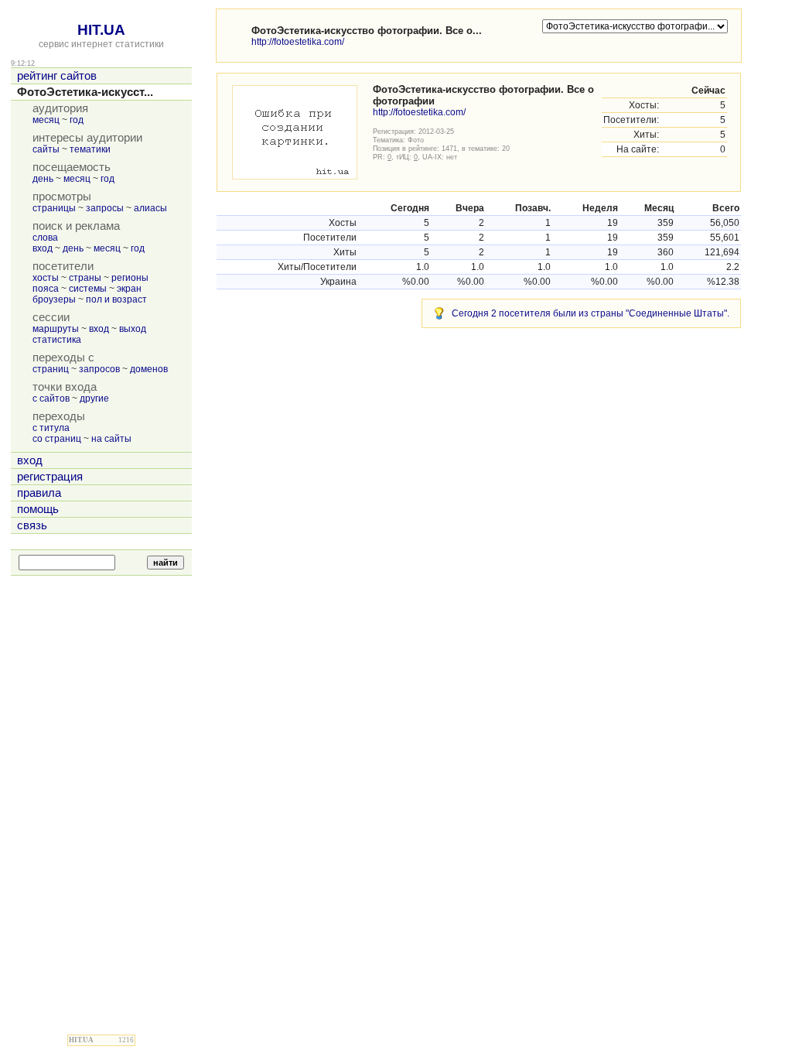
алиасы (150, 208)
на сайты (111, 438)
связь (32, 525)
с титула (51, 427)
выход (132, 328)
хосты (45, 277)
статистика (56, 339)
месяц (46, 120)
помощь (38, 509)
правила (39, 493)
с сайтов (51, 398)
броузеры (54, 299)
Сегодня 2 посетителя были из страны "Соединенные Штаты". (590, 313)
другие (94, 398)
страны (85, 277)
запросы (105, 208)
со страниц (56, 438)
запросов (99, 369)
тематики (90, 149)
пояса (45, 288)
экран (129, 288)
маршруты (55, 328)
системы (88, 288)
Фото (416, 139)
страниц (50, 369)
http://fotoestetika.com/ (297, 41)
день (42, 178)
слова (45, 237)
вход (42, 248)
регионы (129, 277)
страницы (54, 208)
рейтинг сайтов (57, 76)
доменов (149, 369)
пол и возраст (116, 299)
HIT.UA (101, 30)
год (77, 120)
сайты (46, 149)
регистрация (50, 476)
